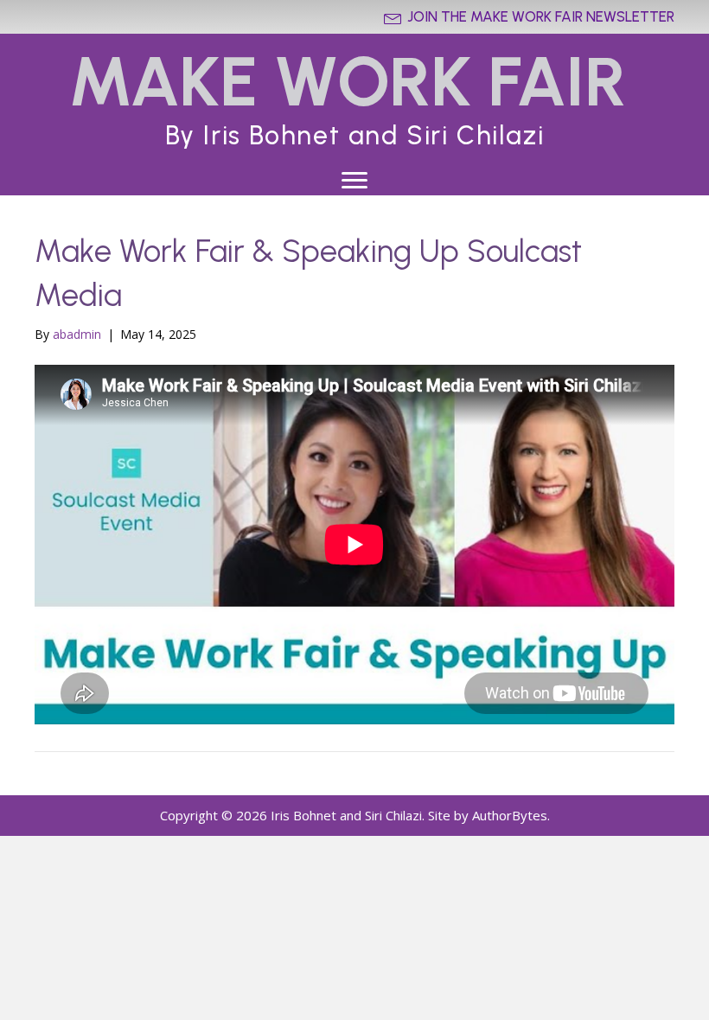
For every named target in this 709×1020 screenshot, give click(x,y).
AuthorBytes (509, 815)
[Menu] (354, 180)
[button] (529, 16)
